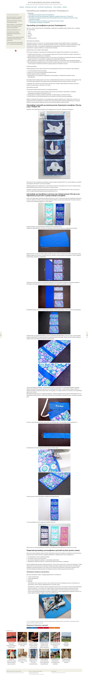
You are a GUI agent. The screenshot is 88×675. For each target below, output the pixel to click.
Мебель (65, 7)
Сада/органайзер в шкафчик (74, 621)
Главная (21, 7)
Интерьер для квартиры (45, 7)
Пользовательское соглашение (37, 671)
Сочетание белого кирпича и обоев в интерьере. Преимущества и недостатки (15, 39)
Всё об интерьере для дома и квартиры (44, 2)
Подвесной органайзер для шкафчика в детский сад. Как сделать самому (46, 21)
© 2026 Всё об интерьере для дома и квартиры (13, 671)
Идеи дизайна (57, 7)
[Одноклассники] (54, 628)
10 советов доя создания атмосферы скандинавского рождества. (13, 33)
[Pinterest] (43, 628)
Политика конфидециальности (33, 672)
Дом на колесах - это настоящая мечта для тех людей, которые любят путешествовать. (14, 26)
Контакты (30, 671)
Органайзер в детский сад (43, 621)
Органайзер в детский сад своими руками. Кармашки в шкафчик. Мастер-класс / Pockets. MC (51, 16)
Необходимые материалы (38, 622)
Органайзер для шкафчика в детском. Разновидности (41, 14)
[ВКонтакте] (32, 628)
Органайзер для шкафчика (34, 621)
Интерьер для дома (31, 7)
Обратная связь (54, 671)
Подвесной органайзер (30, 622)
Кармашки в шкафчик (51, 621)
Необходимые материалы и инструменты (40, 22)
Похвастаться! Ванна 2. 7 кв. (14, 29)
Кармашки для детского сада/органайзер (62, 621)
